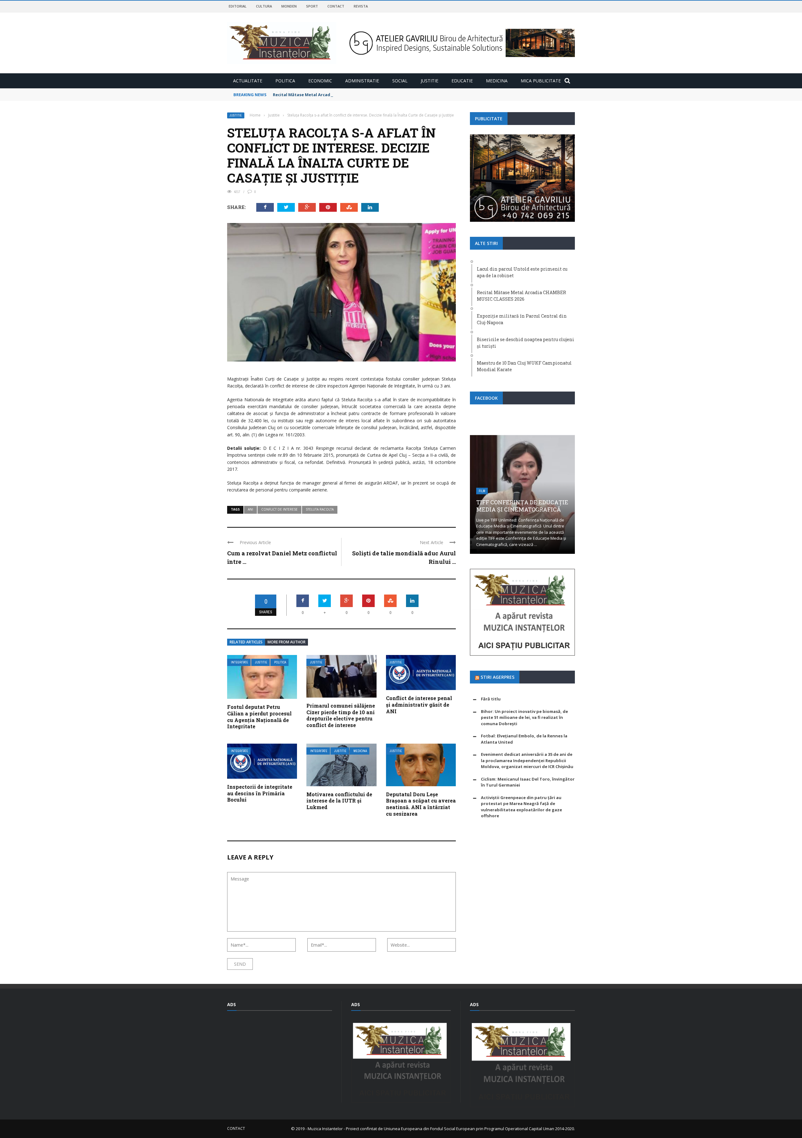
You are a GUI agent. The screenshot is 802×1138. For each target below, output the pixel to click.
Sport (312, 6)
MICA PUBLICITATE (541, 81)
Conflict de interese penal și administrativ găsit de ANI (419, 704)
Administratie (362, 81)
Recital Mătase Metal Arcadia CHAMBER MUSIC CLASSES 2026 (335, 94)
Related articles (246, 642)
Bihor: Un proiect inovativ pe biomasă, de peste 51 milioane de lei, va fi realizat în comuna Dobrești (524, 717)
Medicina (497, 81)
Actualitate (247, 81)
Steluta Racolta (320, 509)
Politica (285, 81)
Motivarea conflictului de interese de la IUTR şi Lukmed (339, 801)
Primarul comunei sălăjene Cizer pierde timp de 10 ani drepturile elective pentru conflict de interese (340, 715)
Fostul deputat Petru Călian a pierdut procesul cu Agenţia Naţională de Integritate (259, 717)
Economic (320, 81)
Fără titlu (491, 699)
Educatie (462, 81)
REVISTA (361, 6)
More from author (286, 642)
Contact (335, 6)
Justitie (429, 81)
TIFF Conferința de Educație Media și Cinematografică (522, 505)
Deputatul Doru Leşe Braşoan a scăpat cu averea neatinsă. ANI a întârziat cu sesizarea (421, 804)
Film (482, 491)
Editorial (238, 6)
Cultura (264, 6)
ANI (250, 509)
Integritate (239, 662)
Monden (289, 6)
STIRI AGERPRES (497, 677)
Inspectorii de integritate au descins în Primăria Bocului (259, 793)
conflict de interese (279, 509)
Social (400, 81)
